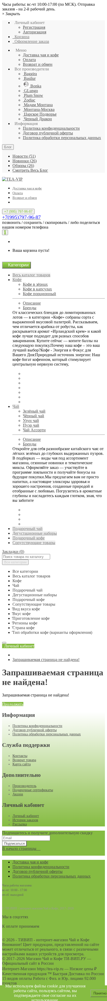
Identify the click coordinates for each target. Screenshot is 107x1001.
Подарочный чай (27, 528)
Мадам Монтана (38, 105)
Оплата (29, 59)
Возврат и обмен (37, 64)
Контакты (19, 756)
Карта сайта (21, 764)
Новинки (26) (24, 161)
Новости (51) (24, 156)
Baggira (30, 74)
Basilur (29, 78)
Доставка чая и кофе (41, 55)
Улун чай (31, 420)
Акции (17, 794)
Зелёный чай (34, 411)
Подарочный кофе (28, 538)
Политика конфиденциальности (51, 128)
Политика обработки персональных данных (62, 137)
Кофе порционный (39, 293)
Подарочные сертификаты (32, 790)
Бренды (29, 308)
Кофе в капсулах (37, 289)
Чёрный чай (33, 416)
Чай (15, 406)
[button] (18, 646)
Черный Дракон (37, 119)
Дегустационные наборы (34, 533)
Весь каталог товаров (31, 275)
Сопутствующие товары (33, 542)
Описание (32, 303)
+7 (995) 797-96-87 (18, 211)
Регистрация (34, 27)
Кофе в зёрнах (35, 284)
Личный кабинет (25, 816)
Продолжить (12, 704)
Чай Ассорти (34, 430)
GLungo (30, 90)
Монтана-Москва (39, 109)
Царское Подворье (40, 114)
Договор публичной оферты (48, 133)
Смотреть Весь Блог (30, 170)
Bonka (35, 86)
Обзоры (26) (23, 165)
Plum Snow (33, 95)
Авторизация (34, 32)
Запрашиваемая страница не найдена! (45, 659)
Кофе (17, 279)
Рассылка (19, 824)
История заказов (25, 820)
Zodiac (29, 100)
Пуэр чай (31, 425)
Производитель (24, 786)
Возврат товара (24, 760)
